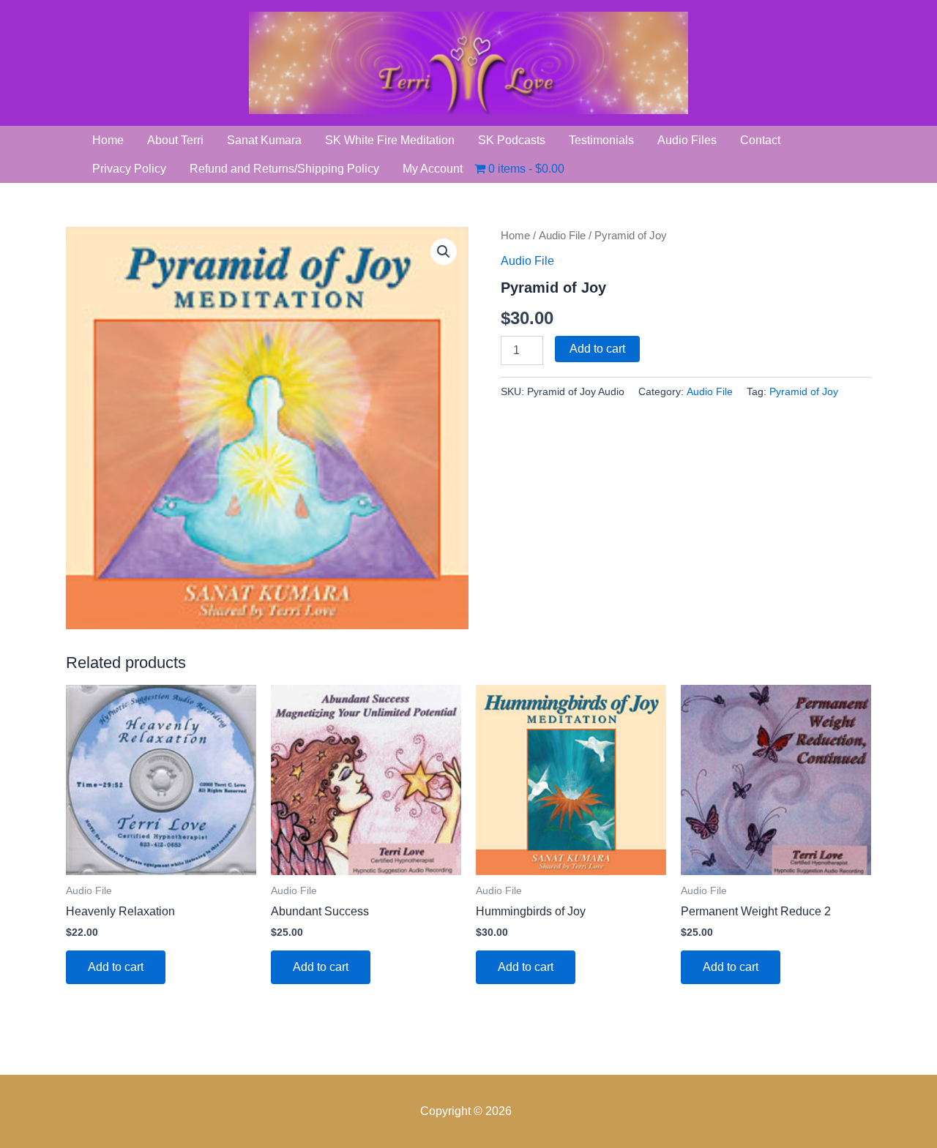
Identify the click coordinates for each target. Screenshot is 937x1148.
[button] (443, 252)
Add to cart (597, 348)
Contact (760, 140)
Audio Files (687, 140)
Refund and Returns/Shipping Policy (284, 168)
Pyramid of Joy (803, 391)
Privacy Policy (129, 168)
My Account (433, 168)
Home (108, 140)
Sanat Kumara (264, 140)
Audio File (562, 235)
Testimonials (601, 140)
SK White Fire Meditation (390, 140)
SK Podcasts (511, 140)
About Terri (175, 140)
